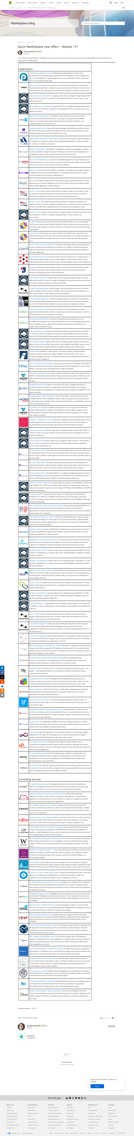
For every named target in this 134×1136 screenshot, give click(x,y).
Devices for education (53, 1110)
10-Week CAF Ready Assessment (39, 784)
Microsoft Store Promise (33, 1125)
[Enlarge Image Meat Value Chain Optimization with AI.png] (23, 574)
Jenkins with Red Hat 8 (36, 441)
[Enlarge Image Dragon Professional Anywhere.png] (23, 290)
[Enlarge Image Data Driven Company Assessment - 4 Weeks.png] (23, 853)
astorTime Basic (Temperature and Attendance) (44, 139)
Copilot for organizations (12, 1116)
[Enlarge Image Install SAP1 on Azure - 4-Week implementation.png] (23, 875)
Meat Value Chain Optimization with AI (41, 570)
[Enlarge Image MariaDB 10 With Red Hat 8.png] (23, 563)
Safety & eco (97, 1133)
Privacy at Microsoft (112, 1116)
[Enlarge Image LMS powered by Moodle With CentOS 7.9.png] (23, 520)
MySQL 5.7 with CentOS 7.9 (38, 593)
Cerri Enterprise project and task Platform (42, 245)
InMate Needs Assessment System (40, 373)
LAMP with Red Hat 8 (36, 494)
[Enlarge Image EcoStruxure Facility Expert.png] (23, 311)
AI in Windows (10, 1122)
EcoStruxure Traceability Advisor (39, 319)
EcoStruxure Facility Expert (37, 309)
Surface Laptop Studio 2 (12, 1113)
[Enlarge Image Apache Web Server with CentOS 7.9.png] (23, 98)
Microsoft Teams (70, 1122)
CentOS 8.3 (33, 222)
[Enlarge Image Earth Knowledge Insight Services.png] (23, 301)
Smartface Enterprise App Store (39, 700)
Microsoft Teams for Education (54, 1113)
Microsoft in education (53, 1107)
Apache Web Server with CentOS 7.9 (40, 96)
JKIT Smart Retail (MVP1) (37, 473)
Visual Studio (91, 1128)
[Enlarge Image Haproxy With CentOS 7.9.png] (23, 333)
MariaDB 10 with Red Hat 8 (38, 561)
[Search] (111, 3)
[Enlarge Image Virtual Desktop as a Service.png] (23, 973)
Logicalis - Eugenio (35, 529)
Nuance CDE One (34, 614)
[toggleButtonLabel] (123, 7)
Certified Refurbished (32, 1122)
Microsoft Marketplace (93, 1122)
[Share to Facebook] (70, 1098)
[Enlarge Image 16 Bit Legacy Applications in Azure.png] (23, 77)
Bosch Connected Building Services (40, 160)
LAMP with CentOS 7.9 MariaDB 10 (40, 483)
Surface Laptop (10, 1110)
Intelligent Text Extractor (36, 385)
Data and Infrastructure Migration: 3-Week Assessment (46, 838)
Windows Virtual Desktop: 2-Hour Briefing (42, 981)
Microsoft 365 (70, 1116)
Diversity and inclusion (113, 1122)
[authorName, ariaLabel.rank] (20, 52)
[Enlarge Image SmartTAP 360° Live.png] (23, 724)
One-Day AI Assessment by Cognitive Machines (44, 925)
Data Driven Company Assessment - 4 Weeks (43, 850)
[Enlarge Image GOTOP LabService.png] (23, 864)
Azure (89, 1107)
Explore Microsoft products (13, 1125)
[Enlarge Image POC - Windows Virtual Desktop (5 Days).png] (23, 940)
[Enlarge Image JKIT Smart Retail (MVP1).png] (23, 475)
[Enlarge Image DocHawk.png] (23, 270)
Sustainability (111, 1128)
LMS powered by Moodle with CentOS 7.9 (42, 517)
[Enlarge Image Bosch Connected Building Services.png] (23, 162)
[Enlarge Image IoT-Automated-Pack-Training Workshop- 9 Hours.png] (23, 886)
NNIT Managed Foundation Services (40, 915)
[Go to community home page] (10, 2)
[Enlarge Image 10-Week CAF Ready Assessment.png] (23, 786)
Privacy (66, 1133)
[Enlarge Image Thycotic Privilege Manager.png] (23, 757)
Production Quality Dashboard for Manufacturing (44, 658)
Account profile (31, 1107)
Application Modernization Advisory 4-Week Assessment (47, 794)
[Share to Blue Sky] (79, 1098)
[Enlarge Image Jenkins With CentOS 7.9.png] (23, 432)
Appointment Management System (40, 116)
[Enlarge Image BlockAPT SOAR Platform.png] (23, 151)
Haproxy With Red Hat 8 (37, 342)
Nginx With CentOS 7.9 (36, 603)
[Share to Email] (85, 1098)
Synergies (32, 732)
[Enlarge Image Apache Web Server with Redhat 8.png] (23, 108)
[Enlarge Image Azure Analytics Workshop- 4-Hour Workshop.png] (23, 809)
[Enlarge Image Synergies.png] (23, 734)
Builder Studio (33, 170)
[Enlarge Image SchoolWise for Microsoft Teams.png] (23, 681)
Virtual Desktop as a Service (38, 971)
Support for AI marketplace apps (95, 1116)
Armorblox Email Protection (38, 128)
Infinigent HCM (34, 351)
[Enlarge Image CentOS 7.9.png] (23, 193)
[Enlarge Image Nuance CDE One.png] (23, 616)
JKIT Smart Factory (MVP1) (37, 450)
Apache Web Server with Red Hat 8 (40, 106)
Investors (110, 1119)
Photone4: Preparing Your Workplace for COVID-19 (45, 645)
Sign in (97, 1086)
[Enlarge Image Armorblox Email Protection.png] (23, 130)
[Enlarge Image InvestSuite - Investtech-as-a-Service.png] (23, 422)
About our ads (112, 1133)
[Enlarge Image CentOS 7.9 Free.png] (23, 214)
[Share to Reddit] (76, 1098)
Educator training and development (56, 1122)
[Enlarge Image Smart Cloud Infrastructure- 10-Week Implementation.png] (23, 951)
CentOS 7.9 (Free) (35, 202)
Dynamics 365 (70, 1113)
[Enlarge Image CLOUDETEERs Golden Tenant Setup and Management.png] (23, 830)
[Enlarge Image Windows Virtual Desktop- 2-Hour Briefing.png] (23, 983)
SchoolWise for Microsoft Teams (39, 679)
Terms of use (82, 1133)
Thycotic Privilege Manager (37, 753)
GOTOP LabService (35, 862)
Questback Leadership (36, 668)
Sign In (122, 3)
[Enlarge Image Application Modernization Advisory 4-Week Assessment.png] (23, 797)
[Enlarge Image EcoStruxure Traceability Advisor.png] (23, 322)
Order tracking (31, 1119)
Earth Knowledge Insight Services (39, 299)
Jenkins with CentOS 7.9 (37, 430)
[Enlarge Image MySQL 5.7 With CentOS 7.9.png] (23, 595)
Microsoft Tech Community (94, 1119)
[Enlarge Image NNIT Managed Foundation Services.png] (23, 918)
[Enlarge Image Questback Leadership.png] (23, 670)
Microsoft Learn (91, 1113)
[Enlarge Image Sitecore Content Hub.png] (23, 691)
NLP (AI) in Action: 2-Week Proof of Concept (43, 905)
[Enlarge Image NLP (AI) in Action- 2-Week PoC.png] (23, 907)
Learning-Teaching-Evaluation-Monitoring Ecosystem (46, 505)
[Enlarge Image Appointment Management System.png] (23, 119)
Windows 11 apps (10, 1128)
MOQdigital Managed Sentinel (39, 894)
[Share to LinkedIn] (67, 1098)
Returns (29, 1116)
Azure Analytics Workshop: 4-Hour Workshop (43, 805)
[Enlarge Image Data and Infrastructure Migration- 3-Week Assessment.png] (23, 842)
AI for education (51, 1128)
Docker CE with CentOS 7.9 (37, 278)
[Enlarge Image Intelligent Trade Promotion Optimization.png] (23, 400)
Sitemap (51, 1133)
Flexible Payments (32, 1128)
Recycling (105, 1133)
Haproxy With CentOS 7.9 (37, 331)
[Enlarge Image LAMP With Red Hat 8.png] (23, 498)
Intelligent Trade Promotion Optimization (42, 396)
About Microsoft (111, 1110)
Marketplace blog (51, 7)
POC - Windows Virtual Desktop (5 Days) (42, 936)
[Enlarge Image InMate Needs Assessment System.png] (23, 377)
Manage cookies (73, 1133)
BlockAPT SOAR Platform (37, 149)
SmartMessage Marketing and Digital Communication (46, 709)
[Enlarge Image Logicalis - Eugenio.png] (23, 531)
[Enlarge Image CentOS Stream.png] (23, 237)
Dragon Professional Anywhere (39, 288)
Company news (111, 1113)
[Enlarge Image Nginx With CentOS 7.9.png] (23, 606)
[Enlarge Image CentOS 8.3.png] (23, 225)
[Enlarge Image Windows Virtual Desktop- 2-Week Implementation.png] (23, 994)
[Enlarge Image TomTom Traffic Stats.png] (23, 768)
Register (116, 3)
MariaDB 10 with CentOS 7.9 (38, 550)
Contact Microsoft (59, 1133)
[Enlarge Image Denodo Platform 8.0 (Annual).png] (23, 259)
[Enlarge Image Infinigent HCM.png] (23, 355)
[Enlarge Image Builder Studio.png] (23, 172)
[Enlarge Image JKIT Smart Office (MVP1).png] (23, 465)
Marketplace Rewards (93, 1125)
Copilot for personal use (12, 1119)
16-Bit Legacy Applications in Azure (40, 73)
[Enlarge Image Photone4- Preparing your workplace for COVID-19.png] (23, 649)
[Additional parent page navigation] (25, 7)
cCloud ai (32, 181)
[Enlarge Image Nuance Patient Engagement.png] (23, 627)
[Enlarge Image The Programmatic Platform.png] (23, 745)
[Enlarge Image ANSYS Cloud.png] (23, 88)
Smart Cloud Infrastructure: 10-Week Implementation (46, 949)
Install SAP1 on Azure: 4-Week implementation (44, 872)
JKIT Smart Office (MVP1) (37, 462)
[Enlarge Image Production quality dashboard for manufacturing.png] (23, 660)
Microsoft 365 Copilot (72, 1125)
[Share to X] (73, 1098)
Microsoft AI (69, 1107)
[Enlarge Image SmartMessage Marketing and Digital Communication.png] (23, 713)
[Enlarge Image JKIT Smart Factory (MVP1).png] (23, 454)
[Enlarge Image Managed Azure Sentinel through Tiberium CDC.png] (23, 542)
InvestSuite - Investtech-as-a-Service (40, 420)
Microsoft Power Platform (72, 1119)
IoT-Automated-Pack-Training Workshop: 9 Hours (44, 882)
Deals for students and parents (55, 1125)
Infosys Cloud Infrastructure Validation (41, 363)
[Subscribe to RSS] (82, 1098)
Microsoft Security (71, 1110)
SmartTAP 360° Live (35, 722)
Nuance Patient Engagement (38, 624)
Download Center (32, 1110)
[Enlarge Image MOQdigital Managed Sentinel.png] (23, 897)
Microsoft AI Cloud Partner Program (36, 7)
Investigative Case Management (39, 407)
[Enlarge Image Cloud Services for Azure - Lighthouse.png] (23, 820)
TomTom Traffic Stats (35, 765)
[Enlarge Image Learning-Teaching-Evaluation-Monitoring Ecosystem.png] (23, 509)
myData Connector (35, 582)
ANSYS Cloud (33, 85)
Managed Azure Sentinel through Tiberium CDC (44, 540)
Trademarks (90, 1133)
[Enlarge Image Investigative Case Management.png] (23, 411)
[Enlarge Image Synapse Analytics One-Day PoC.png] (23, 962)
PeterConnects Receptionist (38, 636)
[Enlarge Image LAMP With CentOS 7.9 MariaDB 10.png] (23, 486)
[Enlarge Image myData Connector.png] (23, 585)
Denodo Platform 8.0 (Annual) (38, 257)
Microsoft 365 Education (53, 1116)
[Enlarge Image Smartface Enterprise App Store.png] (23, 702)
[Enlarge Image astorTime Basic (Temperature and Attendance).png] (23, 141)
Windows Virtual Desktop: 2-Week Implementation (45, 991)
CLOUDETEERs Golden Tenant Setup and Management (46, 827)
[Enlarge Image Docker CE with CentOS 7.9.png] (23, 280)
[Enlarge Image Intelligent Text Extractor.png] (23, 388)
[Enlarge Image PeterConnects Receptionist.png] (23, 638)
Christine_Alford (28, 51)
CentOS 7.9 (33, 191)
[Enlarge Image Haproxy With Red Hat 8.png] (23, 344)
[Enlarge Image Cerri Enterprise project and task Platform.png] (23, 248)
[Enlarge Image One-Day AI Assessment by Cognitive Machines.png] (23, 929)
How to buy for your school (54, 1119)
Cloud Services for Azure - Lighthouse (41, 817)
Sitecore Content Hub (36, 689)
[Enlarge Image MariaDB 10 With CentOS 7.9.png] (23, 552)
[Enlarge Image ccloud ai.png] (23, 183)
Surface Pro (9, 1107)
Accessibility (111, 1125)
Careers (110, 1107)
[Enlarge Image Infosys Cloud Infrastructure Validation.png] (23, 366)
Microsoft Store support (33, 1113)
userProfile (111, 1026)
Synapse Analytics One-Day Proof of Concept (43, 958)
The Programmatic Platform (38, 742)
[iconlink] (21, 1036)
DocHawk (32, 267)
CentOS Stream (34, 233)
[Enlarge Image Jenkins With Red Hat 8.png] (23, 443)
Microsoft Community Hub (15, 7)
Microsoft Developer (92, 1110)
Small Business (70, 1128)
